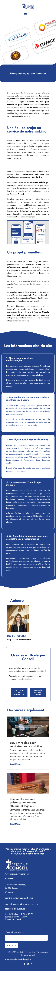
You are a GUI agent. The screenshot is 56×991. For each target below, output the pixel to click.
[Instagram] (31, 964)
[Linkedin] (28, 964)
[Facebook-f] (25, 964)
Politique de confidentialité (18, 959)
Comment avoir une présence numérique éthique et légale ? (23, 802)
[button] (25, 14)
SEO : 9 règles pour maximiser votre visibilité (26, 744)
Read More (15, 764)
